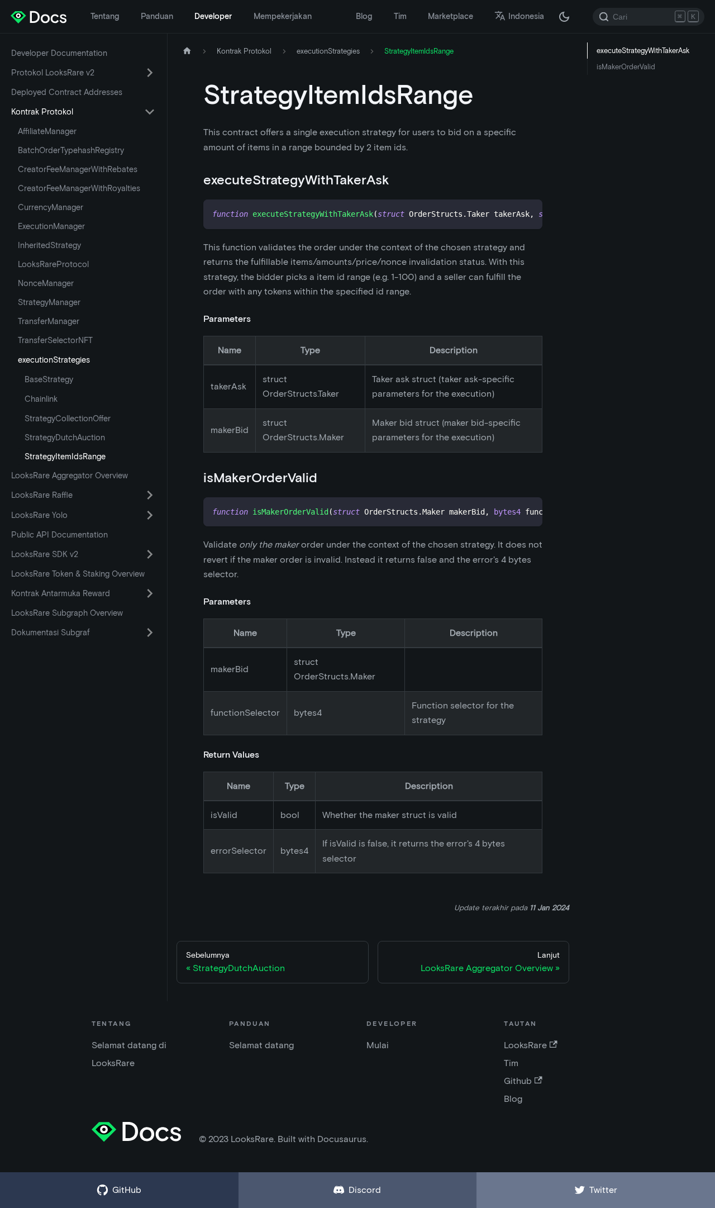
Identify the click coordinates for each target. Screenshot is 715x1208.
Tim (400, 16)
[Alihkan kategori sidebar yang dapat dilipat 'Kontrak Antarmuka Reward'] (149, 593)
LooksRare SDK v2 (44, 554)
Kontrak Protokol (42, 112)
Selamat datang (261, 1045)
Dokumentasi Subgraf (50, 632)
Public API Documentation (59, 535)
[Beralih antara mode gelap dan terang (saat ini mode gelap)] (564, 17)
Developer (213, 16)
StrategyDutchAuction (65, 437)
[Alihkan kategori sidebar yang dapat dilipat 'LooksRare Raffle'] (149, 495)
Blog (364, 16)
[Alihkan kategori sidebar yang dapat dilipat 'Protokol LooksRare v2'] (149, 73)
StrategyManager (49, 302)
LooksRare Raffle (42, 495)
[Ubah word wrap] (508, 213)
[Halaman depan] (187, 51)
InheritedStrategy (49, 245)
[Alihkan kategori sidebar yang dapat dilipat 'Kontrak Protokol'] (149, 112)
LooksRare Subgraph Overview (67, 613)
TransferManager (48, 321)
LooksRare (525, 1045)
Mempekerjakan (283, 16)
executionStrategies (54, 360)
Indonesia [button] (526, 16)
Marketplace (450, 16)
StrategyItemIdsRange (65, 456)
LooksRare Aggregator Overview (69, 475)
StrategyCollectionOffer (68, 418)
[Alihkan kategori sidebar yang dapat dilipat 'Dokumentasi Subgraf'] (149, 632)
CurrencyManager (50, 207)
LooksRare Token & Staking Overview (78, 574)
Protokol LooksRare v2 (52, 73)
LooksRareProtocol (53, 264)
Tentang (104, 16)
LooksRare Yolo (39, 515)
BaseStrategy (49, 379)
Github (518, 1081)
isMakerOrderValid (626, 67)
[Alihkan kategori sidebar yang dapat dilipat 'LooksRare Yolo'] (149, 515)
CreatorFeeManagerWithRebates (77, 169)
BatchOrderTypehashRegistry (71, 150)
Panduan (157, 16)
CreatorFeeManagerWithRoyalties (79, 188)
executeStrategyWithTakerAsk (643, 50)
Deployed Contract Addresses (66, 92)
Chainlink (41, 399)
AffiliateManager (47, 131)
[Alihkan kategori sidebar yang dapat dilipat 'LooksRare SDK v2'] (149, 554)
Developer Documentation (59, 53)
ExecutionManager (51, 226)
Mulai (377, 1045)
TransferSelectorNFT (55, 340)
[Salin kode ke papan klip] (528, 213)
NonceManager (46, 283)
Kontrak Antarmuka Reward (60, 593)
